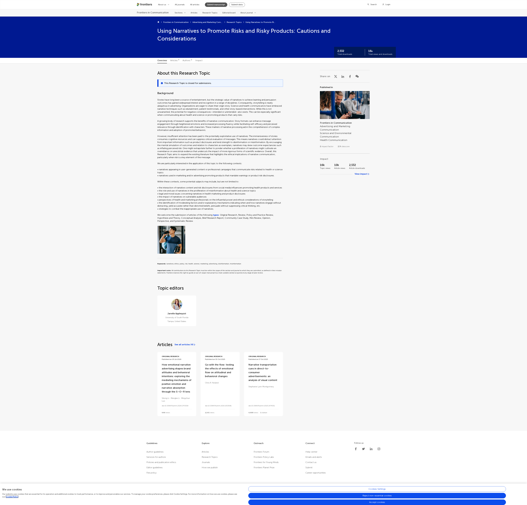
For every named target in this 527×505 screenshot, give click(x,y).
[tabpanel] (263, 246)
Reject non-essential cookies (377, 495)
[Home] (158, 22)
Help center (311, 451)
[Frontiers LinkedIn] (371, 449)
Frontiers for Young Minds (266, 462)
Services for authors (156, 457)
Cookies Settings (377, 489)
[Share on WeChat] (357, 76)
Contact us (310, 462)
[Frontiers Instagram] (379, 449)
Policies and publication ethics (161, 462)
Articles (194, 13)
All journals (180, 4)
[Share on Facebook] (350, 76)
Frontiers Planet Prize (264, 467)
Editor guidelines (154, 467)
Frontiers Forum (261, 451)
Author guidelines (155, 451)
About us (162, 4)
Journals (206, 462)
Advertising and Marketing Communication (207, 22)
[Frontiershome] (145, 4)
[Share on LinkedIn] (343, 76)
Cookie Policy (12, 497)
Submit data (237, 4)
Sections (179, 13)
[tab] (162, 60)
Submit (308, 467)
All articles (194, 4)
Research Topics (209, 13)
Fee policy (151, 472)
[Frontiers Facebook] (355, 449)
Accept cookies (377, 502)
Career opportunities (315, 472)
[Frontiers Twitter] (363, 449)
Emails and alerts (313, 457)
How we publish (210, 467)
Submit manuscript (216, 4)
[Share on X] (335, 76)
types (216, 215)
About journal (246, 13)
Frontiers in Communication (176, 22)
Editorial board (228, 13)
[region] (263, 494)
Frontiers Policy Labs (264, 457)
